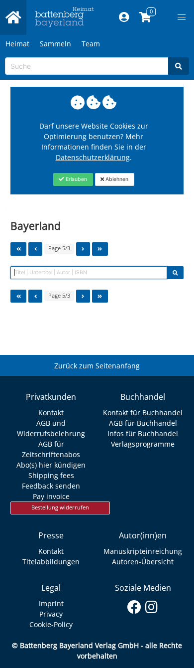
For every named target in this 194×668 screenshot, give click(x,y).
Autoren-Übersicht (143, 561)
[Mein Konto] (124, 17)
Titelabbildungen (51, 561)
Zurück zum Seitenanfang (97, 365)
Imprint (51, 603)
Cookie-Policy (51, 624)
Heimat (17, 43)
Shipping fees (51, 475)
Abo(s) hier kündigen (51, 465)
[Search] (178, 66)
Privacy (51, 614)
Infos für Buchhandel (142, 433)
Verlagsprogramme (143, 444)
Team (91, 43)
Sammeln (55, 43)
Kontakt (51, 412)
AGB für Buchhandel (143, 423)
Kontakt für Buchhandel (143, 412)
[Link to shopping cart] (145, 17)
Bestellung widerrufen (60, 507)
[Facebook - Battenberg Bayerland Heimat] (134, 605)
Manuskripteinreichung (142, 551)
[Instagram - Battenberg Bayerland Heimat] (151, 605)
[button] (181, 17)
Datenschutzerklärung (93, 157)
